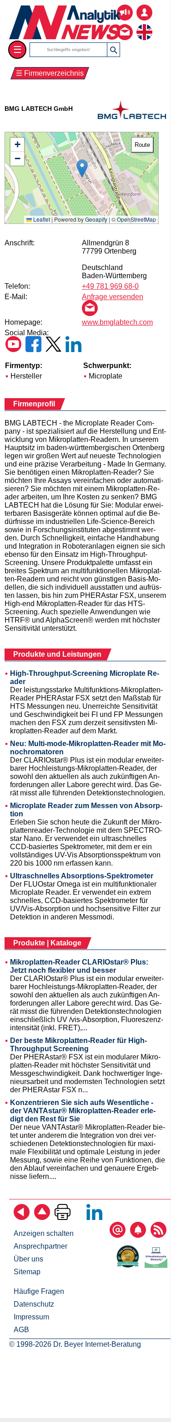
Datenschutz (34, 1304)
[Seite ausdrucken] (62, 1217)
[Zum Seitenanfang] (42, 1217)
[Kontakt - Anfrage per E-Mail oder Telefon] (125, 25)
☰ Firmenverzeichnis (50, 73)
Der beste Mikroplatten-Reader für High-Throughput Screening (78, 1045)
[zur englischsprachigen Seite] (144, 25)
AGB (21, 1330)
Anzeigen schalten (44, 1233)
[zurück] (22, 1217)
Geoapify (96, 219)
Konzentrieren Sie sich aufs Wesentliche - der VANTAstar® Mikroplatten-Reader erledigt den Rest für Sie (83, 1111)
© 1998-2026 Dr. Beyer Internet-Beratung (75, 1344)
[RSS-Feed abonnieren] (158, 1235)
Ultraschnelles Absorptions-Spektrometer (81, 876)
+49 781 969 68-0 (110, 286)
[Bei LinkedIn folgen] (94, 1217)
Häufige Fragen (39, 1291)
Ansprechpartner (40, 1246)
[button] (82, 168)
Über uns (28, 1259)
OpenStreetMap (136, 219)
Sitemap (27, 1272)
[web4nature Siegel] (129, 1265)
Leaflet (41, 219)
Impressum (31, 1317)
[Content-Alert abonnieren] (138, 1235)
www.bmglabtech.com (117, 322)
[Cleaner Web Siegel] (158, 1265)
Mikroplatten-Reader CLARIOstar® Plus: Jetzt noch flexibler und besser (79, 966)
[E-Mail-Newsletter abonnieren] (118, 1235)
